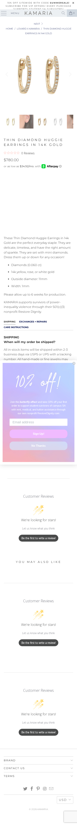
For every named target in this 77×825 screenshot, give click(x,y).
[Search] (63, 13)
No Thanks (38, 445)
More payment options (39, 228)
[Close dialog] (74, 363)
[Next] (69, 74)
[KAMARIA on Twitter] (25, 789)
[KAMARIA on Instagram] (45, 789)
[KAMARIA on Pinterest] (38, 789)
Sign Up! (38, 433)
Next (37, 23)
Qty (6, 191)
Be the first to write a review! (38, 538)
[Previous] (7, 74)
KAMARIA (42, 809)
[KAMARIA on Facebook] (32, 789)
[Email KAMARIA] (51, 789)
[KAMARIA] (38, 13)
